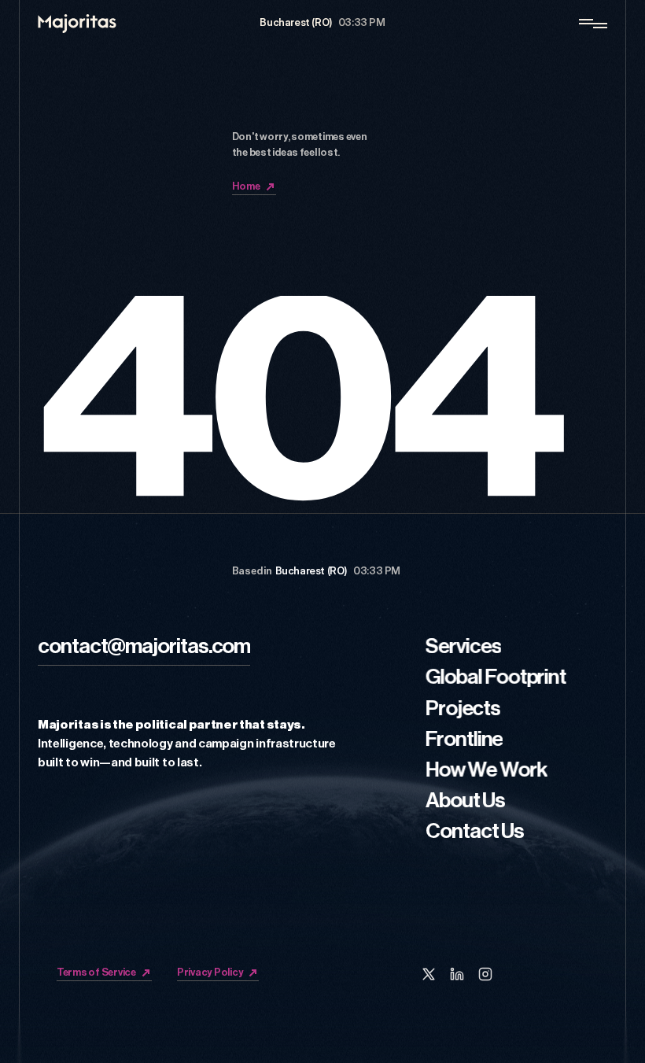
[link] (144, 649)
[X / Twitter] (428, 974)
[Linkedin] (457, 974)
